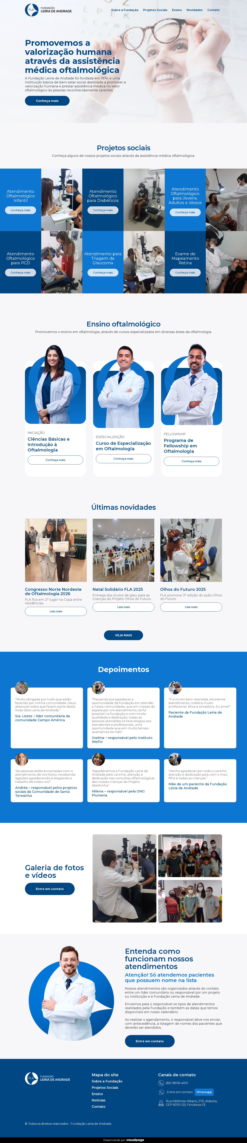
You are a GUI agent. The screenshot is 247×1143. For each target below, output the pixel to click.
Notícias (98, 1100)
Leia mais (56, 611)
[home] (48, 10)
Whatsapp (204, 1092)
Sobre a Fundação (125, 10)
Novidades (195, 10)
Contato (213, 10)
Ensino (177, 10)
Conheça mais (47, 101)
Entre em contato (50, 889)
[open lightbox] (124, 878)
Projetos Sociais (155, 10)
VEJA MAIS (123, 635)
